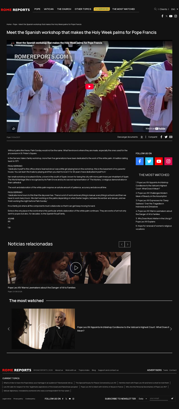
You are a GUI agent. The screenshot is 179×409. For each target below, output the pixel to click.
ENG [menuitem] (173, 9)
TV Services (102, 9)
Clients (163, 9)
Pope (37, 9)
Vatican (48, 9)
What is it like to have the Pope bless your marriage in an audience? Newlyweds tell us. (38, 383)
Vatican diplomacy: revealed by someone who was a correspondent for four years (36, 391)
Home (9, 24)
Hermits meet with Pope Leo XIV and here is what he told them (144, 383)
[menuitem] (174, 9)
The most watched (123, 9)
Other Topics (83, 9)
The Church (64, 9)
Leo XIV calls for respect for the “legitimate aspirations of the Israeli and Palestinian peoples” (41, 387)
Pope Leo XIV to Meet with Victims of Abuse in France (102, 387)
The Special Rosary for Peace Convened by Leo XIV (95, 383)
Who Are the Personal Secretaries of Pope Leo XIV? (146, 387)
